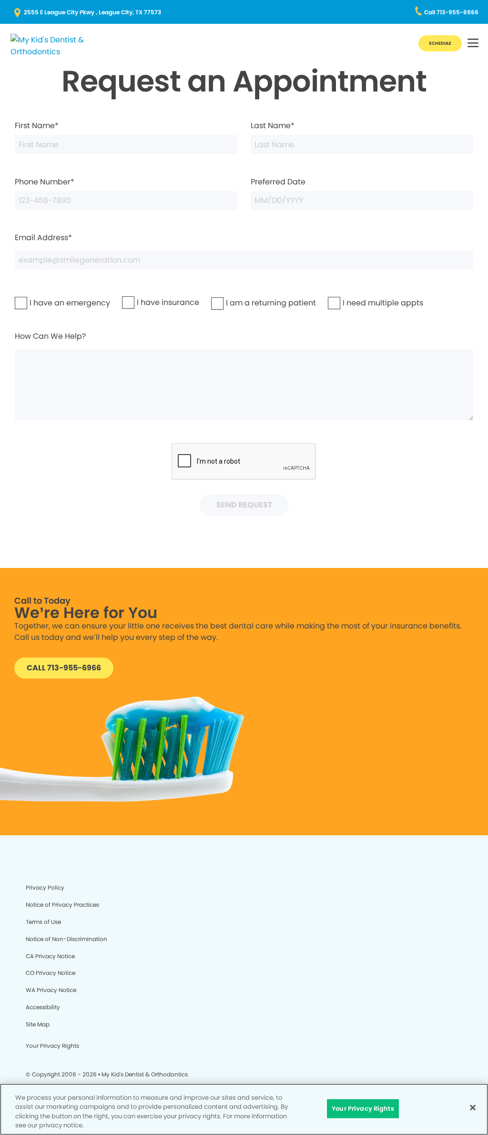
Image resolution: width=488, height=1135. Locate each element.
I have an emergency (45, 302)
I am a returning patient (244, 302)
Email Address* (43, 237)
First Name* (37, 125)
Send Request (244, 504)
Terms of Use (43, 922)
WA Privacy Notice (51, 990)
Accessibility (43, 1007)
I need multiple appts (358, 302)
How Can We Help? (50, 336)
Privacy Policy (45, 887)
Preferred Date (278, 181)
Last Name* (273, 125)
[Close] (472, 1107)
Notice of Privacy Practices (62, 905)
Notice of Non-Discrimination (66, 939)
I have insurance (148, 302)
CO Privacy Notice (50, 973)
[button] (473, 43)
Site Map (38, 1024)
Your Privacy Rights (52, 1046)
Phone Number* (44, 181)
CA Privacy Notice (50, 956)
